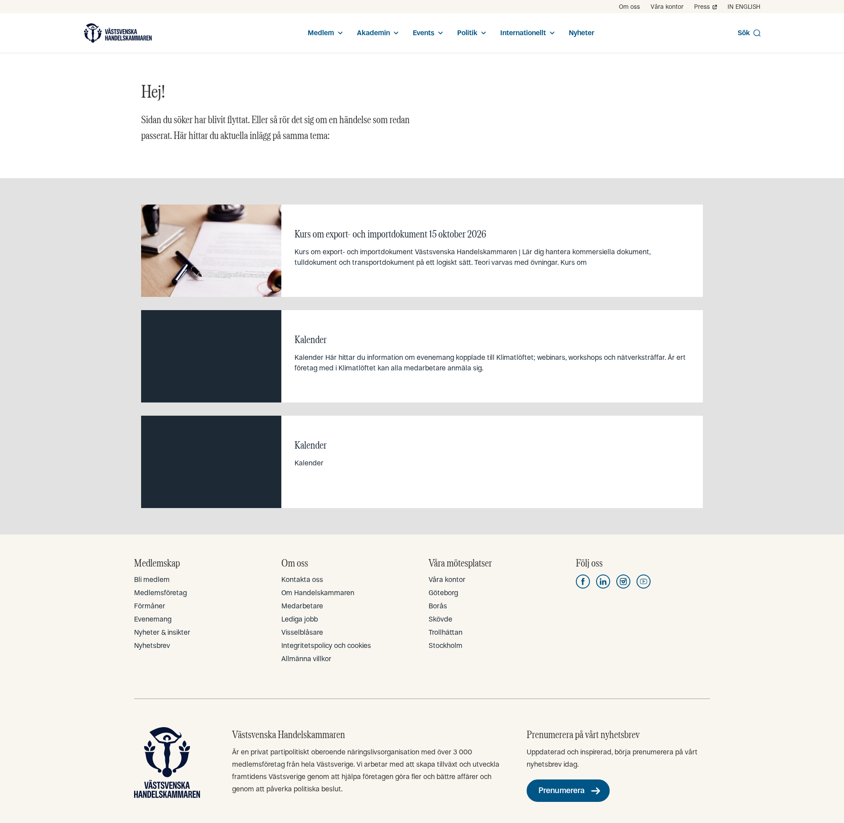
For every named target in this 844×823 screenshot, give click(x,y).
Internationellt (523, 33)
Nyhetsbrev (152, 645)
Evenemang (152, 619)
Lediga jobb (299, 619)
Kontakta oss (302, 579)
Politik (467, 33)
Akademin (373, 33)
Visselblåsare (302, 632)
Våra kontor (667, 6)
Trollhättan (445, 632)
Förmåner (149, 606)
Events (423, 33)
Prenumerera (561, 790)
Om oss (629, 6)
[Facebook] (583, 581)
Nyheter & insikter (162, 632)
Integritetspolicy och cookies (326, 645)
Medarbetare (302, 606)
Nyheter (581, 33)
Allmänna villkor (306, 659)
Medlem (321, 33)
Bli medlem (152, 579)
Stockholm (445, 645)
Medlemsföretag (160, 593)
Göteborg (443, 593)
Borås (438, 606)
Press (702, 6)
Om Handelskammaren (317, 593)
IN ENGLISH (744, 6)
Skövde (440, 619)
